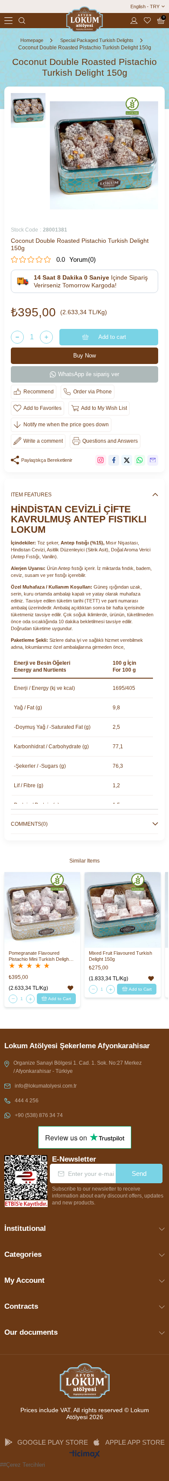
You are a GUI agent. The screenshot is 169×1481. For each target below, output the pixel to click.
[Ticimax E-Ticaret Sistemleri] (84, 1454)
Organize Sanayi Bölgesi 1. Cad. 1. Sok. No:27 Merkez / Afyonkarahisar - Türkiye (77, 1067)
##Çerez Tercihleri (22, 1465)
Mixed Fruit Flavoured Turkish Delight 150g (120, 956)
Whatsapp (139, 460)
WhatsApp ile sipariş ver (88, 374)
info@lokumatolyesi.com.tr (46, 1086)
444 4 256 (27, 1101)
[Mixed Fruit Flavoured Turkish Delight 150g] (122, 910)
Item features (31, 495)
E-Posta (152, 460)
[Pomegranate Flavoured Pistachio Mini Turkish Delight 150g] (42, 910)
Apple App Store (135, 1442)
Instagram (100, 460)
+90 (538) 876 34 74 (39, 1115)
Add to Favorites (70, 988)
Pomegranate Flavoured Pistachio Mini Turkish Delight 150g (39, 956)
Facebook (113, 460)
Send (139, 1173)
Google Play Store (52, 1442)
